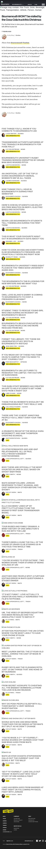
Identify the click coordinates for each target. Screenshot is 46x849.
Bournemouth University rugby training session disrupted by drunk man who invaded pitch (23, 160)
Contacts (31, 820)
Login (15, 829)
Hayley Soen (11, 492)
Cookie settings (33, 821)
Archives (16, 821)
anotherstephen (13, 438)
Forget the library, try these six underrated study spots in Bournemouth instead (21, 341)
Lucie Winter (11, 133)
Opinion (23, 362)
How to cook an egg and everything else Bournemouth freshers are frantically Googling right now (23, 252)
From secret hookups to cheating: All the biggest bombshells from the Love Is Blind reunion (22, 687)
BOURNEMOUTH (13, 136)
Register (16, 828)
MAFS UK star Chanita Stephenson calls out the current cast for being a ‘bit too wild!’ (21, 758)
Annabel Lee (11, 241)
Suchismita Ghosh (13, 196)
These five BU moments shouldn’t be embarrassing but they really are (23, 403)
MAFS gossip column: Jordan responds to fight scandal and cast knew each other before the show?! (21, 486)
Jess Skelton (11, 346)
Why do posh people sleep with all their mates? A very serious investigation (22, 706)
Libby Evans (10, 393)
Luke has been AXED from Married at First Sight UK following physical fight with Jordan (23, 789)
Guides (18, 35)
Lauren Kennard (12, 181)
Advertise (17, 818)
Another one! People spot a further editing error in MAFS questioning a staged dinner (23, 578)
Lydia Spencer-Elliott (15, 459)
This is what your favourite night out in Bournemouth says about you (23, 237)
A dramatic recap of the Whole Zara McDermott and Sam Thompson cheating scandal (23, 433)
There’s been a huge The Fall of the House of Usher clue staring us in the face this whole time (22, 544)
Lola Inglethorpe (13, 407)
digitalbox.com (9, 840)
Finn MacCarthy (12, 362)
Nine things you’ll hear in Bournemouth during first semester (17, 191)
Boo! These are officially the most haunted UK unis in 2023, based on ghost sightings (22, 469)
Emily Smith (10, 474)
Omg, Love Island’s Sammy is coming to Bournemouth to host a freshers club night (22, 297)
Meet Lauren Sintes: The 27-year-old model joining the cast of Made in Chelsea (22, 653)
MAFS (20, 492)
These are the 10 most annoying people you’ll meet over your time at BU (22, 417)
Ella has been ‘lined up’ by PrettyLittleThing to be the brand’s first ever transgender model (21, 509)
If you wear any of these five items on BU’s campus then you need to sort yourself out (22, 357)
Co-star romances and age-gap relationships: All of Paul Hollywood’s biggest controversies (20, 452)
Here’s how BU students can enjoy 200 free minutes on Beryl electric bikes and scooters (22, 207)
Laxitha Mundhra (13, 165)
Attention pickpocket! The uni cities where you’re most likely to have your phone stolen (23, 633)
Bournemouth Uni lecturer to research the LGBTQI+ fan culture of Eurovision (22, 372)
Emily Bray (10, 35)
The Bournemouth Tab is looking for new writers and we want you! (23, 282)
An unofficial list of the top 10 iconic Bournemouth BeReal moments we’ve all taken (20, 175)
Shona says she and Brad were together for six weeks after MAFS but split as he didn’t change (22, 724)
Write (30, 4)
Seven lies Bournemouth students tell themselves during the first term (22, 223)
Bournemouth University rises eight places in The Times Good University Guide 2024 (23, 267)
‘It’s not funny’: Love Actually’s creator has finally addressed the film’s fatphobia (22, 596)
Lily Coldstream (12, 149)
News (23, 149)
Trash (27, 533)
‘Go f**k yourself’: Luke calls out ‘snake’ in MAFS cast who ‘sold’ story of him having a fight (21, 774)
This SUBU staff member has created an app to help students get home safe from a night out (23, 388)
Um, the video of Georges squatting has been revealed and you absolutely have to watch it (22, 614)
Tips (35, 4)
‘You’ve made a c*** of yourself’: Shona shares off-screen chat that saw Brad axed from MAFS (23, 740)
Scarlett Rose (12, 257)
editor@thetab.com (29, 840)
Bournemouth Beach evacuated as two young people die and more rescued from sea (22, 325)
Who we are (31, 818)
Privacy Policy (18, 820)
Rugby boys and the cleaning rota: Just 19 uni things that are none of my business (22, 669)
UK (7, 440)
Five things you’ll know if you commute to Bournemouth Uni (19, 130)
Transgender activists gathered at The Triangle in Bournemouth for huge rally (22, 144)
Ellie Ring (10, 620)
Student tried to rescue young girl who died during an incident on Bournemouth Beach (22, 312)
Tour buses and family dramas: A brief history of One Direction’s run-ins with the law (20, 528)
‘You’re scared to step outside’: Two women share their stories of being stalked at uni (23, 562)
